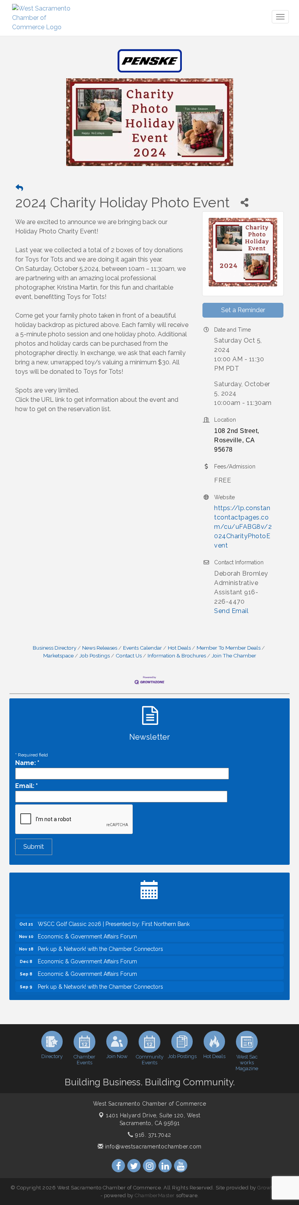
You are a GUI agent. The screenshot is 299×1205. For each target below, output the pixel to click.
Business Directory (54, 648)
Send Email (231, 611)
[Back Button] (19, 188)
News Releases (99, 648)
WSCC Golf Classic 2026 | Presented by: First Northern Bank (114, 917)
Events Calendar (142, 648)
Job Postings (94, 655)
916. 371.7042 (152, 1135)
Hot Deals (179, 648)
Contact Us (129, 655)
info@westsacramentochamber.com (152, 1146)
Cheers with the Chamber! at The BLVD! (87, 992)
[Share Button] (244, 202)
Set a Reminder (243, 310)
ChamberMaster (155, 1195)
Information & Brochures (177, 655)
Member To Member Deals (228, 648)
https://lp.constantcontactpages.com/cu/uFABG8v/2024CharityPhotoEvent (243, 526)
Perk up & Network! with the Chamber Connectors (100, 942)
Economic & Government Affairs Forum (87, 929)
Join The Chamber (234, 655)
